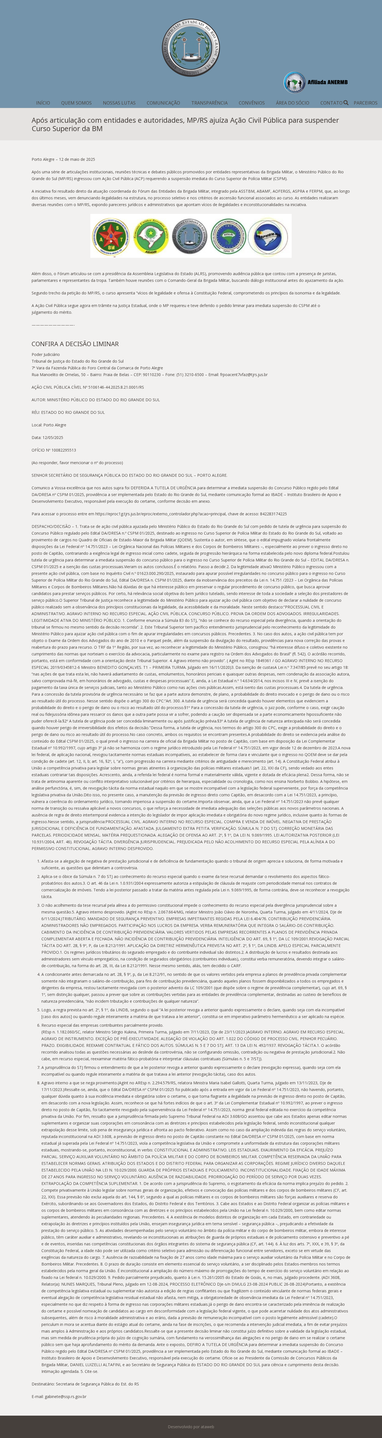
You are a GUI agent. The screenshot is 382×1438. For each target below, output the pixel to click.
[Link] (191, 49)
